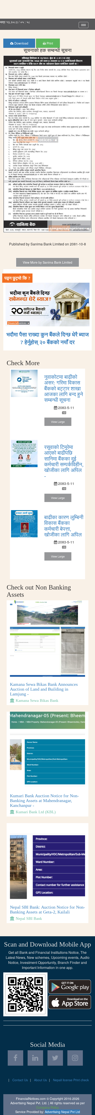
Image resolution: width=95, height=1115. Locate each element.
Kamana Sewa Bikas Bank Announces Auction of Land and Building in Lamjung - (44, 689)
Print (49, 43)
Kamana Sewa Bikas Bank (37, 700)
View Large (58, 421)
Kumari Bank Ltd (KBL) (36, 812)
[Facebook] (15, 1058)
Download (20, 43)
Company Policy (47, 1107)
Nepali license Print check (71, 1080)
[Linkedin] (35, 1058)
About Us (40, 1080)
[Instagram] (75, 1058)
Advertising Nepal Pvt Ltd (62, 1112)
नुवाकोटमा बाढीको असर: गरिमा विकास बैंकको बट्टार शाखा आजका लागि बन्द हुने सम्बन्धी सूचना (63, 388)
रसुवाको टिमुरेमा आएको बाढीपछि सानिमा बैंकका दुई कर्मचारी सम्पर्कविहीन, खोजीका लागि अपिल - (64, 461)
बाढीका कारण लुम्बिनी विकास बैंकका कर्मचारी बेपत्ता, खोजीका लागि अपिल (63, 526)
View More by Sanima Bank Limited (47, 262)
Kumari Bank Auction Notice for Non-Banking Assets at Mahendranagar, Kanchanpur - (44, 800)
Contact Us (20, 1080)
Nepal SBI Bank (29, 918)
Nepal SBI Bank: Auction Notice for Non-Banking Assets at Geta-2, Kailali (47, 909)
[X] (55, 1058)
